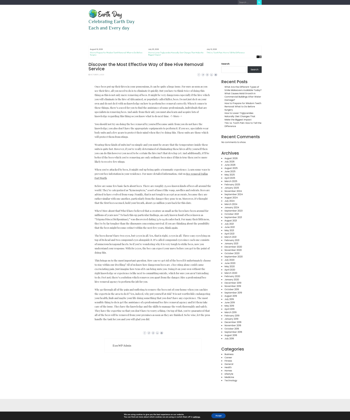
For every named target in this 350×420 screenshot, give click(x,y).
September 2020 (233, 256)
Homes (228, 370)
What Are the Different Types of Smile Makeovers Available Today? (243, 88)
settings (196, 417)
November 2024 (233, 191)
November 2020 (233, 250)
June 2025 (229, 171)
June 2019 (229, 302)
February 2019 (231, 315)
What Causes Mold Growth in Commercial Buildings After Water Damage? (242, 97)
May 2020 (229, 266)
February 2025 (232, 184)
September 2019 (233, 292)
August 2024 (231, 197)
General (228, 364)
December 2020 (233, 246)
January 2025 (231, 187)
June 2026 (229, 164)
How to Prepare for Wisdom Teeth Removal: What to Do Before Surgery (116, 53)
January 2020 (231, 279)
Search (225, 63)
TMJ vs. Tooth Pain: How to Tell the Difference (226, 52)
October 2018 (231, 328)
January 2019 (231, 318)
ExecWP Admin (122, 345)
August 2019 (230, 296)
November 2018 (232, 325)
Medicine (229, 377)
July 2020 (229, 259)
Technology (230, 380)
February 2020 (232, 276)
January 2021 (231, 243)
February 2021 (231, 240)
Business (229, 354)
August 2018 (230, 335)
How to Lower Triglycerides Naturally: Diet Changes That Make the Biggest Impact (175, 53)
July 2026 (229, 161)
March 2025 (230, 181)
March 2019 (230, 312)
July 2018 (229, 338)
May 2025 (229, 174)
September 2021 (233, 217)
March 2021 (230, 237)
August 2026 (231, 158)
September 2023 (233, 210)
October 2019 (231, 289)
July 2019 (229, 299)
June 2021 (229, 227)
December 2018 (232, 322)
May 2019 (229, 305)
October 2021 (231, 214)
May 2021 (229, 230)
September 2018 (233, 332)
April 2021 (229, 233)
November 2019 (232, 286)
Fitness (228, 360)
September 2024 (233, 194)
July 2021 (229, 223)
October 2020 (232, 253)
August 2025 (231, 168)
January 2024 (231, 207)
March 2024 (230, 204)
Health (228, 367)
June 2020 (229, 263)
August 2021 (230, 220)
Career (228, 357)
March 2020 (230, 273)
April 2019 (229, 309)
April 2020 (229, 269)
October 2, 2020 (97, 74)
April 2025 (229, 178)
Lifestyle (228, 373)
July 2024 (229, 200)
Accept (218, 415)
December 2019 (232, 282)
